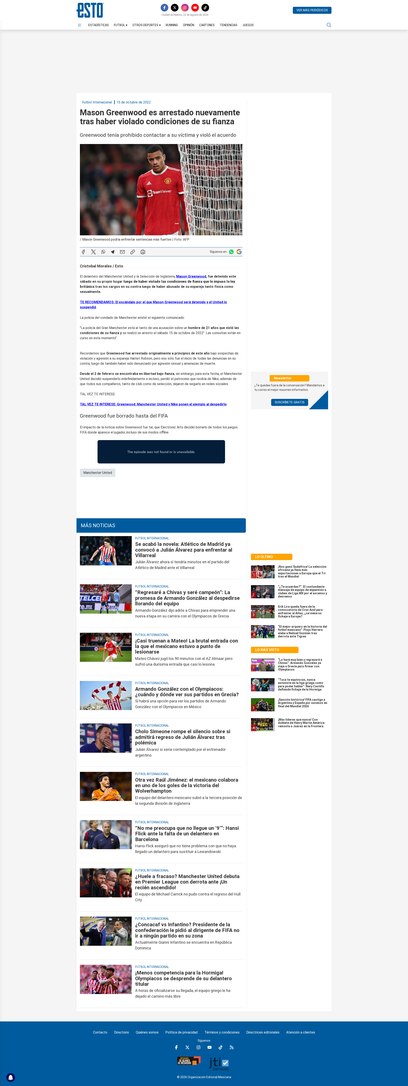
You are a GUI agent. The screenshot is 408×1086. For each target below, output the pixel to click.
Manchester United (97, 473)
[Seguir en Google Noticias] (239, 251)
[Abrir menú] (79, 25)
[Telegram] (113, 252)
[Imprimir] (142, 252)
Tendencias (228, 25)
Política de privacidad (181, 1032)
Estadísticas (98, 25)
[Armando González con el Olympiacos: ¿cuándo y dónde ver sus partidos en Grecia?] (106, 698)
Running (172, 25)
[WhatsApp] (103, 252)
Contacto (100, 1032)
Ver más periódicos (312, 10)
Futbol (120, 25)
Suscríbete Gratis (290, 402)
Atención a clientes (300, 1032)
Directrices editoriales (262, 1032)
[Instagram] (185, 7)
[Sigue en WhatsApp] (231, 251)
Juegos (248, 25)
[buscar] (329, 25)
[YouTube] (195, 7)
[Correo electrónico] (122, 252)
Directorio (121, 1032)
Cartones (207, 25)
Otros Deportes (146, 25)
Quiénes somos (147, 1032)
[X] (174, 7)
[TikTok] (205, 7)
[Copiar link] (132, 252)
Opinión (188, 25)
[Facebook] (164, 7)
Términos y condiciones (221, 1032)
